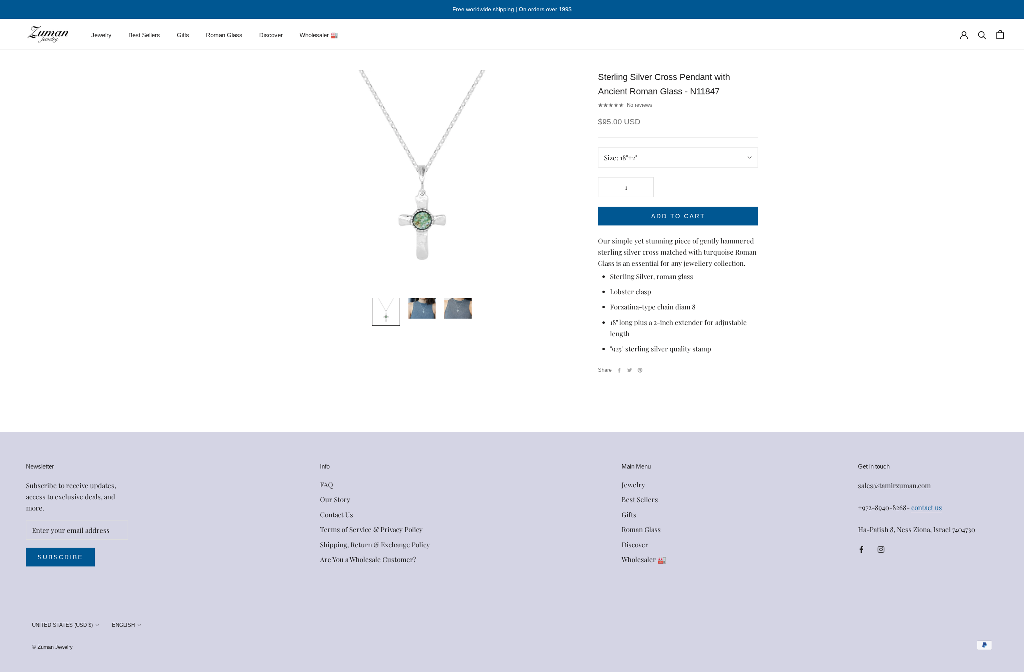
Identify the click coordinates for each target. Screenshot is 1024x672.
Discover (271, 35)
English (123, 625)
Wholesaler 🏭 (319, 35)
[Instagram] (881, 548)
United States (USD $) (62, 625)
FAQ (326, 484)
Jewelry (101, 35)
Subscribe (60, 557)
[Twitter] (629, 370)
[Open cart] (1000, 34)
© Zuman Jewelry (52, 647)
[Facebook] (619, 370)
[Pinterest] (640, 370)
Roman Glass (224, 35)
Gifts (183, 35)
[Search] (982, 34)
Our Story (335, 499)
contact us (926, 507)
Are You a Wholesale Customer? (368, 559)
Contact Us (336, 514)
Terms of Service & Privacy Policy (371, 529)
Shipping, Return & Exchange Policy (375, 544)
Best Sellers (144, 35)
